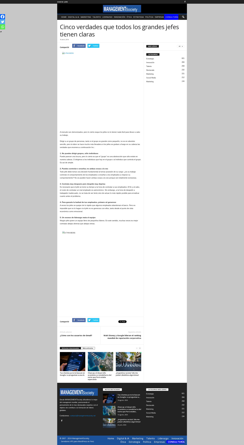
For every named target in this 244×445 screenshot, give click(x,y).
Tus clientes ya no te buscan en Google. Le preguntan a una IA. (72, 374)
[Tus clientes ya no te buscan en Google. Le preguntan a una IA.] (72, 361)
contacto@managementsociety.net (83, 416)
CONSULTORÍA (171, 17)
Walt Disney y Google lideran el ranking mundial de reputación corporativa (122, 336)
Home (63, 17)
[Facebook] (185, 2)
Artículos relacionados (70, 348)
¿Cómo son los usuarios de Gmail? (76, 335)
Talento (97, 17)
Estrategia (138, 17)
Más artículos (88, 348)
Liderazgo (107, 17)
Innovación (119, 17)
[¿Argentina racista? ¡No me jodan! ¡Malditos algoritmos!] (128, 361)
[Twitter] (2, 21)
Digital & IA (73, 17)
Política (149, 17)
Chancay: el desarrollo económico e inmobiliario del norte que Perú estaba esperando (99, 376)
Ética (129, 17)
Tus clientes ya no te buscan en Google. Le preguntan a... (129, 396)
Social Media (151, 78)
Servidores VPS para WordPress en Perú (77, 441)
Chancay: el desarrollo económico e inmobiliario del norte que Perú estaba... (129, 409)
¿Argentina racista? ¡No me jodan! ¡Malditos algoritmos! (127, 374)
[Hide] (1, 32)
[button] (183, 17)
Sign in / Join (62, 2)
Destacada (150, 70)
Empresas (159, 17)
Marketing (86, 17)
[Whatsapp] (2, 26)
